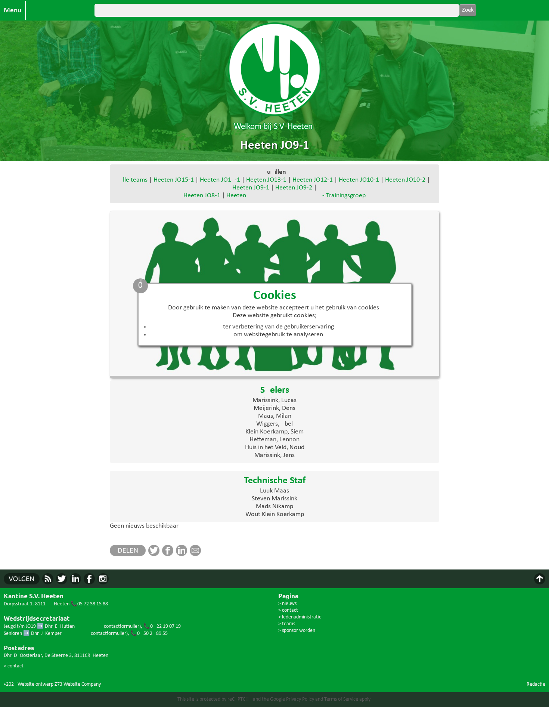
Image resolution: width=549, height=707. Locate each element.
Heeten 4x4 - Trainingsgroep (296, 195)
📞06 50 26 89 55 (149, 633)
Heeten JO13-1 (266, 180)
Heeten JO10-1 (359, 180)
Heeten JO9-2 (293, 188)
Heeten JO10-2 (405, 180)
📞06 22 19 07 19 (162, 626)
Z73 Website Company (78, 684)
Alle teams (133, 180)
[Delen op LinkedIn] (183, 554)
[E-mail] (197, 554)
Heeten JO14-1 (220, 180)
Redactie (536, 684)
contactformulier (121, 626)
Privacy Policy (300, 699)
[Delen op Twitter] (155, 554)
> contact (14, 666)
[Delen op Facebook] (169, 554)
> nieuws (287, 603)
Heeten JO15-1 (173, 180)
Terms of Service (341, 699)
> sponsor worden (296, 630)
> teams (286, 624)
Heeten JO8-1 (201, 195)
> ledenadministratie (300, 617)
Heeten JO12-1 (312, 180)
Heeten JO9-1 (250, 188)
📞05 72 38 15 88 (89, 604)
